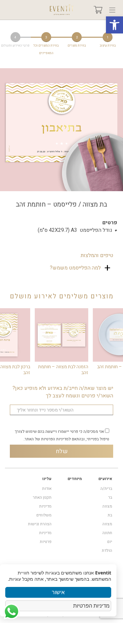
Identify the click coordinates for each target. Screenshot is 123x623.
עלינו (46, 479)
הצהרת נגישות (39, 524)
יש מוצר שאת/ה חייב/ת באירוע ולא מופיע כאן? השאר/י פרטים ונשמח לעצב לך (62, 392)
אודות (46, 489)
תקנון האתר (42, 497)
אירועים (105, 479)
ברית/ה (106, 489)
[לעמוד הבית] (61, 10)
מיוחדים (75, 479)
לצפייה (61, 335)
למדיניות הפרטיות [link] (56, 439)
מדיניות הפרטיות (91, 605)
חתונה (107, 533)
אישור (58, 592)
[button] (114, 24)
